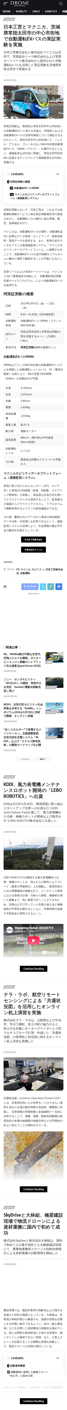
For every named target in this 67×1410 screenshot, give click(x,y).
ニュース (9, 19)
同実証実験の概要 (20, 181)
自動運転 (25, 573)
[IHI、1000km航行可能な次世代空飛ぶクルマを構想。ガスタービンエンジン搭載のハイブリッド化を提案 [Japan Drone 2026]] (54, 657)
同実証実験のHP (30, 347)
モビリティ (38, 569)
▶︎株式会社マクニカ (33, 549)
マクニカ (26, 569)
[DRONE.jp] (20, 3)
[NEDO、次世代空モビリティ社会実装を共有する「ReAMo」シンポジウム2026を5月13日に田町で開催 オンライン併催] (54, 708)
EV (17, 569)
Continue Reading (33, 968)
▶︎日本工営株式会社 (33, 539)
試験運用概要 (17, 1365)
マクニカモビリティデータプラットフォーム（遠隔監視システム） (35, 196)
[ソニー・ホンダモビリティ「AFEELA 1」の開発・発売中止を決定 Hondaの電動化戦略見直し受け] (54, 682)
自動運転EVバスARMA (26, 187)
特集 (49, 662)
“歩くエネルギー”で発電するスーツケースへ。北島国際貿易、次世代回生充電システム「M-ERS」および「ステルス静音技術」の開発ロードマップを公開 (22, 737)
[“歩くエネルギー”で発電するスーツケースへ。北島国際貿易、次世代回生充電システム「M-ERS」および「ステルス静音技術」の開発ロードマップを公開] (54, 733)
